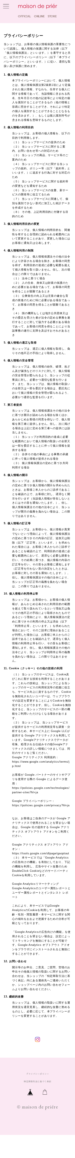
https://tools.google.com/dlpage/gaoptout (40, 853)
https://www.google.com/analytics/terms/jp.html (41, 764)
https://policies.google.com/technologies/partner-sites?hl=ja (41, 790)
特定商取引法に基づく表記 (37, 1081)
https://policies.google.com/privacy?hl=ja (41, 805)
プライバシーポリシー (37, 1074)
